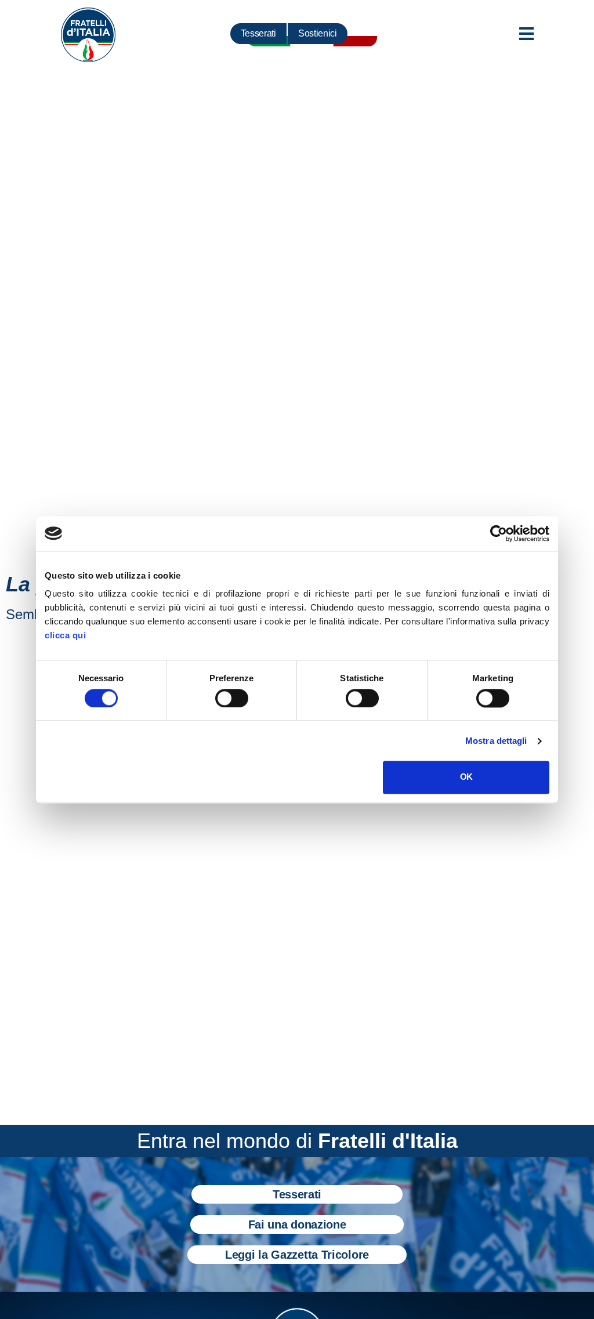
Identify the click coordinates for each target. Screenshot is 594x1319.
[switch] (231, 698)
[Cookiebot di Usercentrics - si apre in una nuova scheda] (498, 533)
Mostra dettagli (496, 741)
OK (466, 777)
